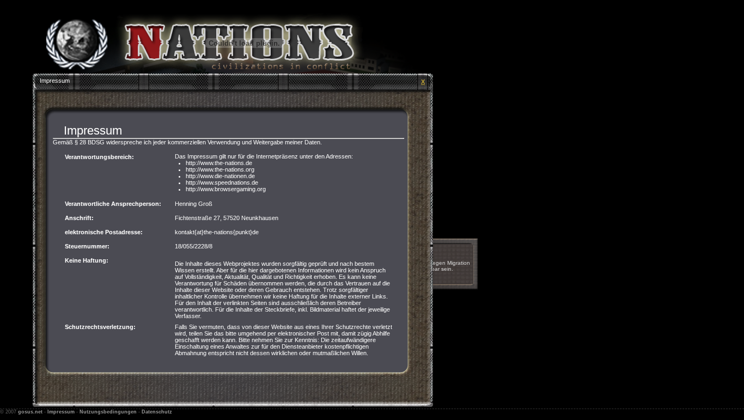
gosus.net (30, 412)
